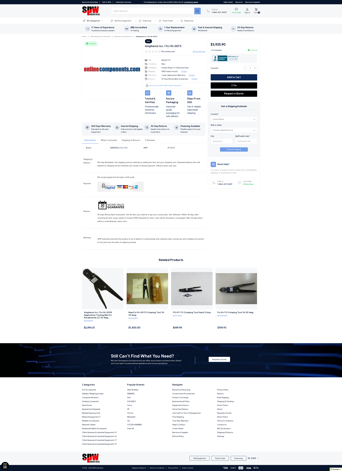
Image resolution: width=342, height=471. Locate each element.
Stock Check (222, 405)
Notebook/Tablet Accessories (94, 428)
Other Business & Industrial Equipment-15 (99, 432)
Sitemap (220, 436)
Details (184, 71)
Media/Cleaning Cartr (91, 413)
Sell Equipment (199, 458)
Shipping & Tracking (225, 401)
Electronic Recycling (90, 2)
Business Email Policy (181, 401)
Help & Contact (178, 424)
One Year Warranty (180, 421)
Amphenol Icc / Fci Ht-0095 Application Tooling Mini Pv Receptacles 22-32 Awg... (98, 315)
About (219, 409)
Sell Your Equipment (122, 21)
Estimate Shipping (234, 149)
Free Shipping (178, 417)
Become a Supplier (252, 2)
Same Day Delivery (180, 409)
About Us (239, 2)
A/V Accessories (89, 390)
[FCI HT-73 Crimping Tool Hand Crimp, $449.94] (192, 288)
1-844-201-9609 (219, 11)
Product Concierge (180, 397)
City (212, 136)
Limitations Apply (191, 2)
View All (130, 428)
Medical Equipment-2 (91, 417)
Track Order (168, 21)
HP (128, 409)
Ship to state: (216, 125)
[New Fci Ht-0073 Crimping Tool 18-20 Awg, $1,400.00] (147, 288)
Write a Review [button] (199, 51)
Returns (220, 393)
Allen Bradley (132, 390)
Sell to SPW (106, 2)
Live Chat (236, 12)
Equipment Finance (180, 405)
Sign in (247, 12)
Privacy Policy (222, 390)
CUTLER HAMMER (134, 424)
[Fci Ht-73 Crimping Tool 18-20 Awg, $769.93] (236, 288)
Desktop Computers (90, 401)
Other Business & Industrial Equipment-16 (99, 436)
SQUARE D (131, 401)
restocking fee (111, 221)
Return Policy (222, 417)
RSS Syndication (224, 428)
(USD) (253, 458)
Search (197, 11)
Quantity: (215, 68)
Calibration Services (123, 2)
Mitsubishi (131, 417)
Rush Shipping (223, 397)
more (125, 221)
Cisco (129, 405)
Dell (128, 397)
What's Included (109, 140)
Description (90, 140)
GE (128, 421)
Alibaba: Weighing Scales (92, 393)
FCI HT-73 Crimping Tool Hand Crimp (192, 312)
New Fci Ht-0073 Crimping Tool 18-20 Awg (147, 313)
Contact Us (221, 424)
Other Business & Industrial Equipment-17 (99, 440)
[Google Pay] (234, 85)
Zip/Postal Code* (242, 136)
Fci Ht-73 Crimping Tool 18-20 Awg (235, 312)
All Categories (93, 21)
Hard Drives (87, 405)
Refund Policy (178, 436)
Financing (147, 21)
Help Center (228, 2)
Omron (130, 413)
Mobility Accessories (90, 421)
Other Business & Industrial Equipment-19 (99, 444)
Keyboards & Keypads (91, 409)
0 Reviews (150, 140)
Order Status (177, 428)
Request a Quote (234, 93)
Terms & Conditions (225, 421)
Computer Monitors (90, 397)
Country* (214, 114)
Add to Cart (234, 77)
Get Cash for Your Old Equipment (186, 413)
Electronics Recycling (181, 390)
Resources (188, 21)
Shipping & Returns (131, 140)
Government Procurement (183, 393)
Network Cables (88, 424)
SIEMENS (131, 393)
